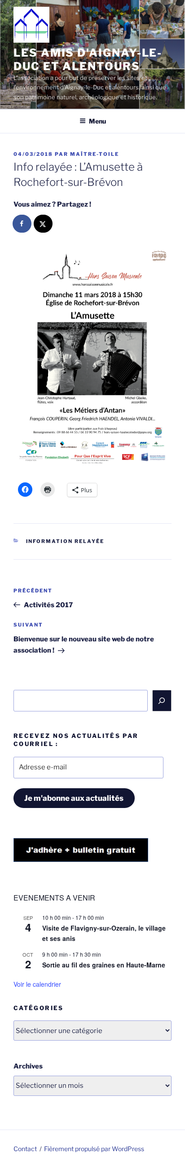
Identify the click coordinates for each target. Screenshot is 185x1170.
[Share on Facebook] (22, 224)
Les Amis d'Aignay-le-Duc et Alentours (87, 59)
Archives (28, 1066)
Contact (25, 1148)
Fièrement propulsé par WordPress (94, 1148)
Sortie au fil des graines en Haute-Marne (103, 964)
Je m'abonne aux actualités (73, 798)
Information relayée (65, 541)
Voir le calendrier (37, 984)
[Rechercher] (162, 700)
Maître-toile (94, 154)
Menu (97, 121)
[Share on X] (44, 224)
